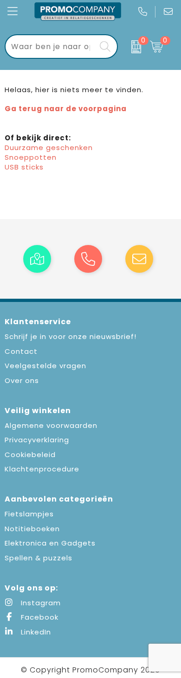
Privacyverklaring (37, 440)
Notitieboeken (32, 529)
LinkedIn (35, 632)
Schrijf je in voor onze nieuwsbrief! (70, 336)
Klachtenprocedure (42, 469)
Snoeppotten (31, 157)
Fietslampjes (29, 514)
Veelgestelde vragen (45, 365)
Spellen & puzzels (38, 558)
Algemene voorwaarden (51, 425)
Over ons (22, 380)
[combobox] (50, 46)
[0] (131, 47)
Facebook (38, 617)
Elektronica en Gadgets (50, 543)
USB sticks (24, 167)
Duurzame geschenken (49, 147)
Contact (21, 351)
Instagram (40, 603)
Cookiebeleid (30, 454)
